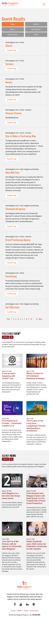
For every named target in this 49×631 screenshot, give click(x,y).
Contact (25, 611)
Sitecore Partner (13, 113)
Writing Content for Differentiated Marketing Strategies (35, 376)
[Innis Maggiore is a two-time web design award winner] (12, 480)
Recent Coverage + (12, 34)
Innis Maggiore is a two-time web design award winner (11, 495)
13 (36, 319)
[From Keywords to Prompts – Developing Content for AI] (12, 408)
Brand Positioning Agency (17, 240)
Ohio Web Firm (12, 172)
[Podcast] (34, 605)
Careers (13, 611)
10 (31, 319)
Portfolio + (36, 24)
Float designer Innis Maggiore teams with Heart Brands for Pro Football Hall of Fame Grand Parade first (35, 498)
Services (9, 64)
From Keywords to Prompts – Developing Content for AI (11, 423)
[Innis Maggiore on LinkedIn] (27, 605)
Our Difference (12, 307)
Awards (8, 82)
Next (40, 319)
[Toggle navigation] (44, 4)
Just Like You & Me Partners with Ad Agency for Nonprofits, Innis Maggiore (12, 545)
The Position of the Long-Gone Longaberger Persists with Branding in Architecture (36, 426)
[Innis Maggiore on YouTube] (21, 605)
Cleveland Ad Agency (15, 209)
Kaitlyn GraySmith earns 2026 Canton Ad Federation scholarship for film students (36, 545)
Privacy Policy (34, 611)
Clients (8, 45)
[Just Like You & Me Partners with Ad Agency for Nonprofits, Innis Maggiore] (12, 529)
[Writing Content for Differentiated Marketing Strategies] (36, 360)
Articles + (13, 29)
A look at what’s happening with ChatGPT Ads (9, 376)
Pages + (12, 24)
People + (36, 34)
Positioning (11, 276)
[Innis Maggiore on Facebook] (14, 605)
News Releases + (36, 29)
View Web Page (12, 50)
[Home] (10, 4)
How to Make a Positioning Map (20, 136)
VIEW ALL (5, 337)
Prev (8, 319)
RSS (11, 337)
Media (19, 611)
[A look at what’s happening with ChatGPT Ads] (12, 360)
